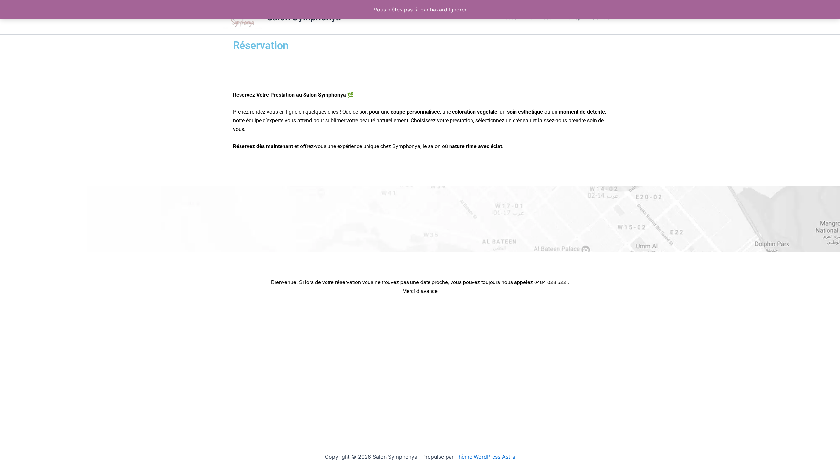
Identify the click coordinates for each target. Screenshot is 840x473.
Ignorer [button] (458, 9)
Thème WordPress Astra (485, 456)
